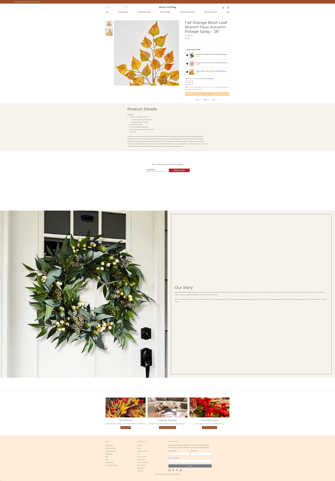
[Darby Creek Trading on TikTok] (181, 470)
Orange (189, 82)
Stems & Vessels (165, 12)
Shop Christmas (209, 427)
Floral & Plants (109, 454)
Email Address (173, 458)
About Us (139, 445)
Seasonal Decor (110, 445)
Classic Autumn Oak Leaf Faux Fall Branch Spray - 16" (212, 71)
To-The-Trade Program (111, 465)
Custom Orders (110, 462)
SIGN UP (190, 466)
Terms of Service (141, 465)
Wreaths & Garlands (144, 12)
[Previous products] (224, 49)
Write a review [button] (179, 170)
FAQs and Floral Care (142, 451)
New (107, 12)
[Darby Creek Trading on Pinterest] (177, 470)
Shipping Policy (141, 459)
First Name (172, 451)
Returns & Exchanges (142, 462)
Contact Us (140, 471)
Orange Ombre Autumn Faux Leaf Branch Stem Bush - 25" (212, 62)
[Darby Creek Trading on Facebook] (173, 470)
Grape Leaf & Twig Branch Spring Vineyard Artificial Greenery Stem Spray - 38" (212, 54)
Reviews (139, 448)
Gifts (107, 456)
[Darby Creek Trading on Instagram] (169, 470)
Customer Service (141, 456)
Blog (138, 454)
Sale (228, 12)
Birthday (194, 451)
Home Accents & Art (210, 12)
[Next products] (227, 49)
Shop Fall (126, 427)
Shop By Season (123, 12)
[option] (146, 53)
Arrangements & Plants (187, 12)
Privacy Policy (140, 468)
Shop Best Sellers (167, 427)
